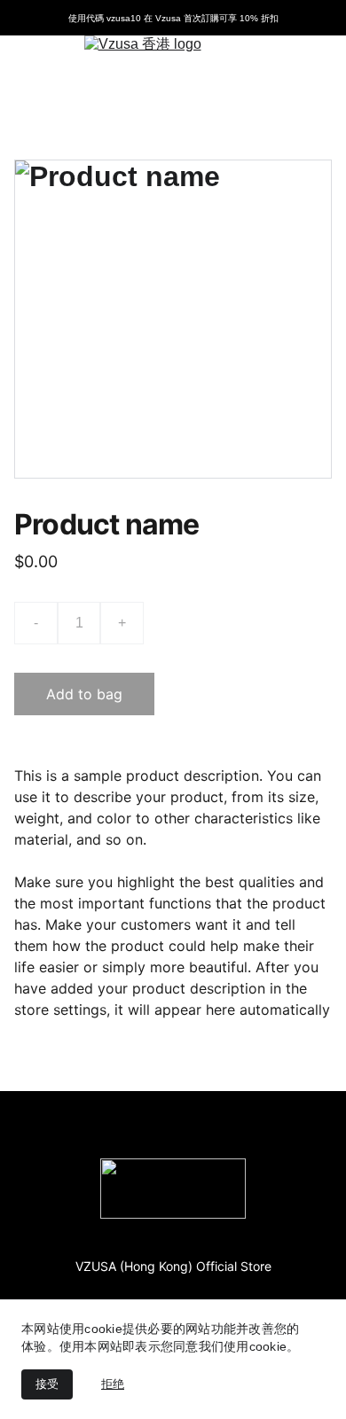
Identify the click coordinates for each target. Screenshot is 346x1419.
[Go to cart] (306, 72)
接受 (47, 1384)
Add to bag (84, 694)
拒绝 (112, 1384)
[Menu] (39, 73)
